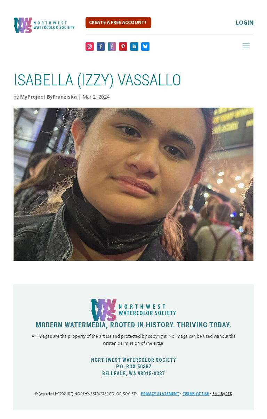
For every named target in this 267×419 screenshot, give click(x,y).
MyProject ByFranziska (48, 96)
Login (245, 22)
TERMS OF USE (196, 393)
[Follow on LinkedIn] (134, 46)
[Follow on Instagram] (90, 46)
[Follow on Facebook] (101, 46)
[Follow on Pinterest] (123, 46)
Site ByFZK (222, 393)
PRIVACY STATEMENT (160, 393)
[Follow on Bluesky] (145, 46)
